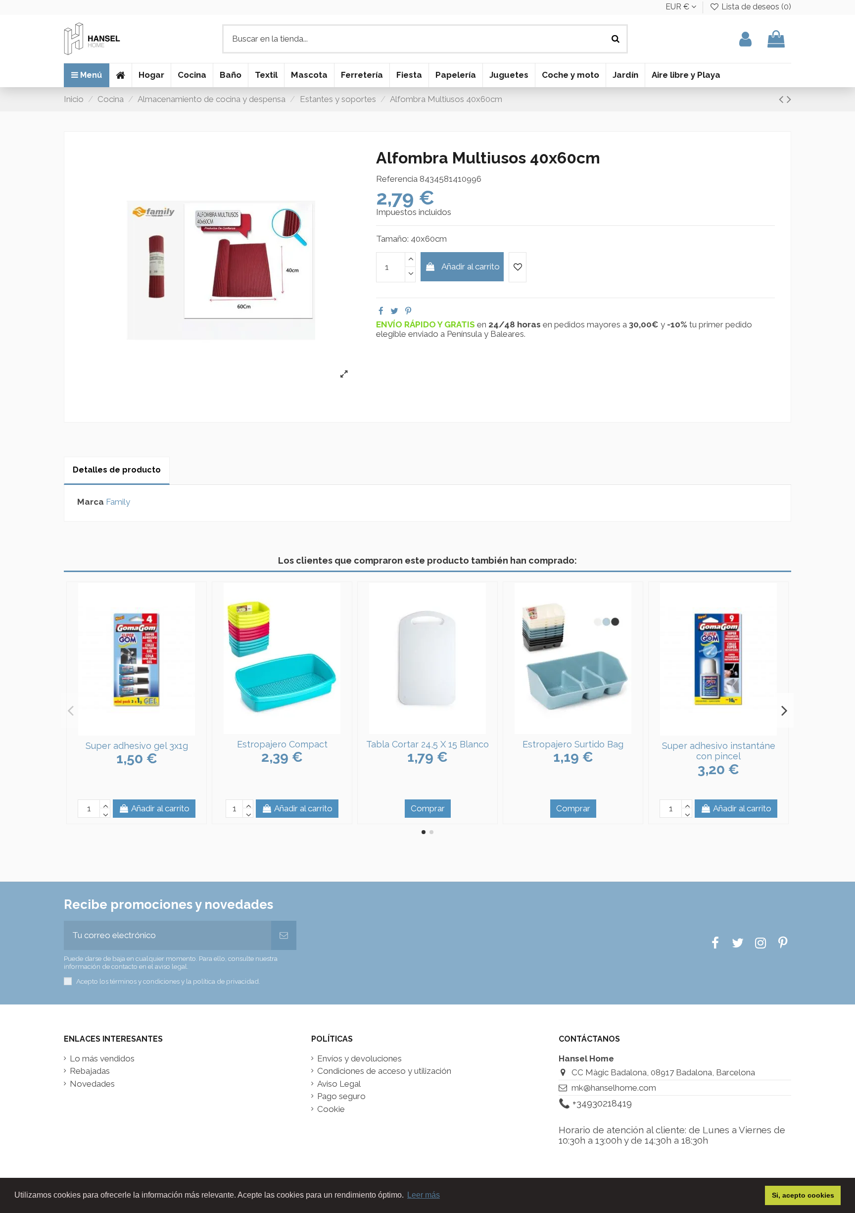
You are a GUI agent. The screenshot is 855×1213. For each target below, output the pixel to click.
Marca (90, 502)
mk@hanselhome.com (613, 1088)
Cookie (331, 1109)
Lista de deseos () (755, 6)
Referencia (397, 179)
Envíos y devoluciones (359, 1058)
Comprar (428, 808)
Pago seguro (341, 1096)
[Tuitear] (394, 311)
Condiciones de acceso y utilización (384, 1071)
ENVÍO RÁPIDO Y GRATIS (426, 324)
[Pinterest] (408, 311)
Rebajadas (90, 1071)
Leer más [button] (423, 1195)
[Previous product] (783, 99)
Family (118, 502)
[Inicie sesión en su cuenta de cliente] (745, 39)
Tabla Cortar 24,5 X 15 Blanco (427, 744)
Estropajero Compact (282, 744)
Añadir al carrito (470, 266)
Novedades (92, 1084)
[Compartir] (381, 311)
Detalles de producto (117, 470)
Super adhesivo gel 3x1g (137, 745)
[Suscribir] (283, 935)
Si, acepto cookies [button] (803, 1195)
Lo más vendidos (102, 1058)
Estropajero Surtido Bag (572, 744)
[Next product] (789, 99)
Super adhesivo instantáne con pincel (718, 751)
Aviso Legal (339, 1084)
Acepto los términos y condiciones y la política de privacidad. (168, 981)
